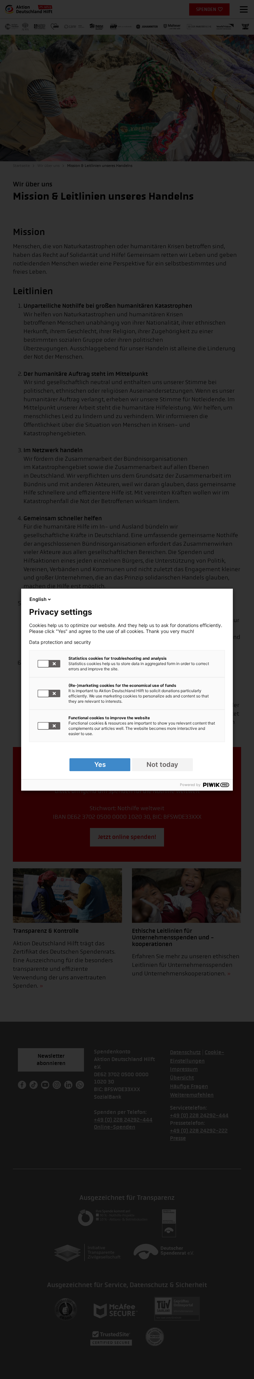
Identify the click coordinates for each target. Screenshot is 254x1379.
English (38, 599)
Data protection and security (60, 642)
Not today (162, 764)
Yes (100, 764)
